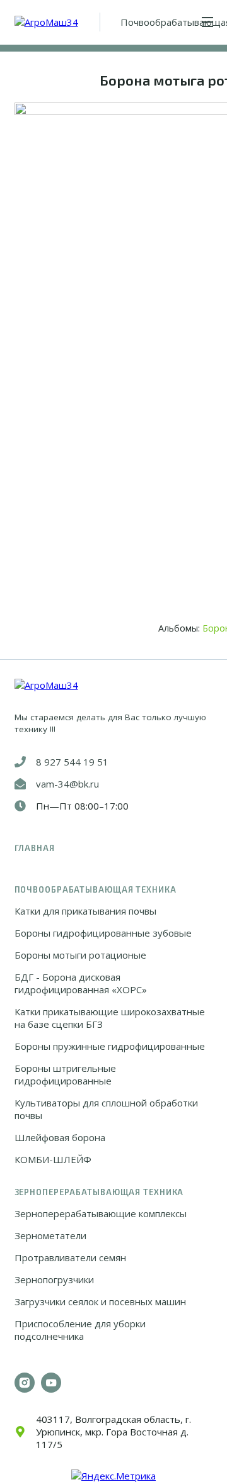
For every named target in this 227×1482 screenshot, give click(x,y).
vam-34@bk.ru (67, 783)
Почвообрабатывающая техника (96, 889)
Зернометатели (50, 1235)
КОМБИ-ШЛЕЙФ (53, 1159)
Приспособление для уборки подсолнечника (80, 1329)
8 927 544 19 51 (72, 761)
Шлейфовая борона (60, 1137)
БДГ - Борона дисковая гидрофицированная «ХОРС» (81, 983)
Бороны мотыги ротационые (80, 955)
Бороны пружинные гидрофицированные (110, 1046)
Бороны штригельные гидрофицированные (65, 1074)
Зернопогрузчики (54, 1279)
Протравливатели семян (70, 1257)
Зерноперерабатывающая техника (99, 1192)
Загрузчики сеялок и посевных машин (100, 1301)
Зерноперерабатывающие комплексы (101, 1213)
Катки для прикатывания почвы (85, 911)
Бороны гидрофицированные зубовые (103, 933)
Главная (35, 848)
